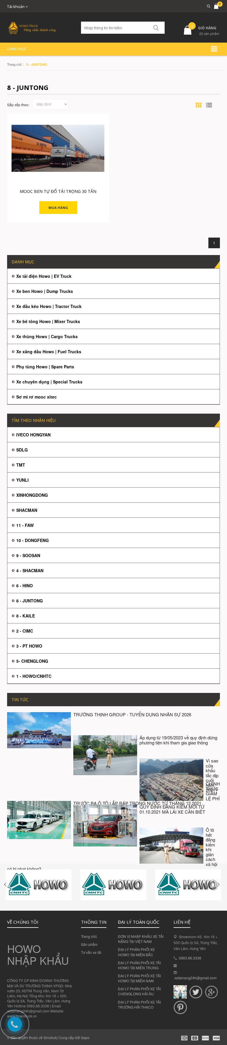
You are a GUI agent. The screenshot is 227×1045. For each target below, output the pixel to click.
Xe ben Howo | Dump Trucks (44, 291)
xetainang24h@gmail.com (195, 977)
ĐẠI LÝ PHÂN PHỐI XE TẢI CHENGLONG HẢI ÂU (139, 991)
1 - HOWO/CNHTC (33, 676)
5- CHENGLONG (32, 661)
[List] (209, 105)
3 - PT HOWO (29, 646)
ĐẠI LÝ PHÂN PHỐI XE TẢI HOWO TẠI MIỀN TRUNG (139, 965)
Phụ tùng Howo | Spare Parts (45, 367)
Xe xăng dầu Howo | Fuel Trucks (48, 351)
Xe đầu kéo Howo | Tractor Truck (49, 306)
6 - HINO (24, 585)
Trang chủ (14, 64)
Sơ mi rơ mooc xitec (36, 397)
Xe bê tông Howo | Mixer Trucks (48, 321)
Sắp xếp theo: (18, 104)
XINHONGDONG (32, 495)
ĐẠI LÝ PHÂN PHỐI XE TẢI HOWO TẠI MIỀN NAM (139, 978)
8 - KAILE (25, 616)
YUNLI (22, 480)
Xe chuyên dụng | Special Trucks (49, 382)
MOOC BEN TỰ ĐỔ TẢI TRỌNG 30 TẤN (58, 191)
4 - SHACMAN (29, 570)
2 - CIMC (24, 631)
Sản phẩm (89, 944)
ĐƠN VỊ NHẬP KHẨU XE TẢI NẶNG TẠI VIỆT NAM (140, 939)
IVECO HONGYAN (33, 435)
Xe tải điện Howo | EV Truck (44, 276)
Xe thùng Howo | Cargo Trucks (47, 336)
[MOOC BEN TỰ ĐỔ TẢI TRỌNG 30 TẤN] (58, 148)
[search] (206, 6)
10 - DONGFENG (32, 540)
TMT (20, 465)
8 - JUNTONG (29, 601)
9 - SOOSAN (28, 555)
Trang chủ (89, 936)
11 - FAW (25, 525)
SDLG (22, 450)
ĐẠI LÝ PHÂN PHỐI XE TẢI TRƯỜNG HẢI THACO (139, 1004)
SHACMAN (26, 510)
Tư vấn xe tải (91, 952)
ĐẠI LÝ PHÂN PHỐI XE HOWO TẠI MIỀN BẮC (136, 952)
